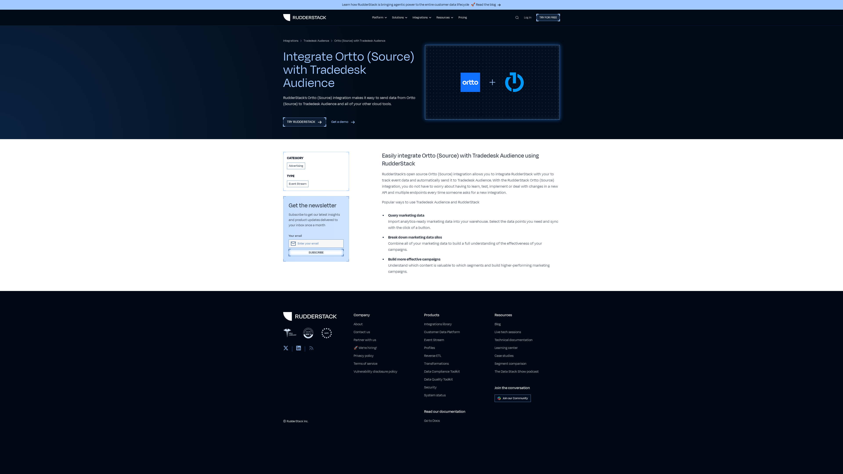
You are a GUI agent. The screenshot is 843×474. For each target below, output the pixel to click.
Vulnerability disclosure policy (375, 371)
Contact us (362, 332)
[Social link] (285, 348)
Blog (498, 324)
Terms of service (365, 363)
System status (435, 395)
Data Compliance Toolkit (442, 371)
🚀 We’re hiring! (365, 348)
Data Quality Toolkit (438, 379)
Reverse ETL (432, 356)
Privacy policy (364, 356)
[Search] (517, 17)
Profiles (429, 348)
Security (430, 387)
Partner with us (365, 340)
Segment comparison (510, 363)
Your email (295, 236)
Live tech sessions (508, 332)
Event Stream (434, 340)
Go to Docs (432, 420)
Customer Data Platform (442, 332)
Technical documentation (514, 340)
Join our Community (515, 398)
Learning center (506, 348)
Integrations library (438, 324)
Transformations (436, 363)
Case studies (504, 356)
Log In (527, 18)
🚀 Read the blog (483, 4)
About (358, 324)
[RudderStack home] (304, 17)
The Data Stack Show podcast (517, 371)
